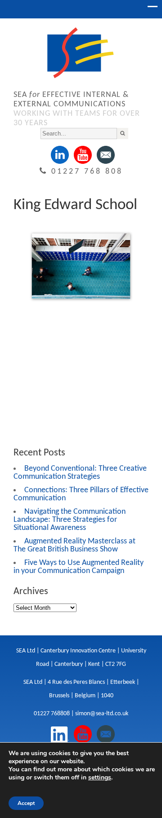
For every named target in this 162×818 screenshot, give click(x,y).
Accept (26, 803)
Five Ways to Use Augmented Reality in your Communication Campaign (79, 567)
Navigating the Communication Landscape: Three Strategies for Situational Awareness (70, 519)
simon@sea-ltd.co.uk (101, 713)
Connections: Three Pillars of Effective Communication (81, 494)
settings (99, 778)
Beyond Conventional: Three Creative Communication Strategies (80, 472)
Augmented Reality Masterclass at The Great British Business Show (74, 545)
